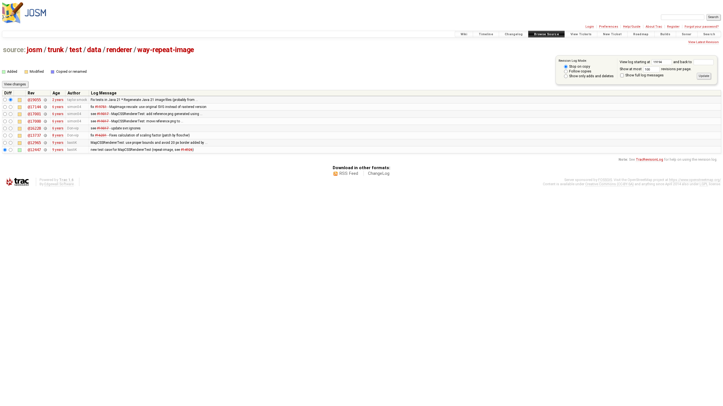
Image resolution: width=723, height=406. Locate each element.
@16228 (34, 128)
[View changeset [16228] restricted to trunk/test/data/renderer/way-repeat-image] (45, 128)
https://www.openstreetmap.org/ (695, 180)
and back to (683, 62)
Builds (665, 34)
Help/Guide (632, 26)
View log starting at (635, 62)
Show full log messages (644, 75)
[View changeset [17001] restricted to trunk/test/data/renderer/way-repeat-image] (45, 114)
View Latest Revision (703, 42)
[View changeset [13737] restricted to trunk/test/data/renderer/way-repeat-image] (45, 135)
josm (34, 50)
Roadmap (641, 34)
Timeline (486, 34)
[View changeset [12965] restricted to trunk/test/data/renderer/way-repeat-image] (45, 142)
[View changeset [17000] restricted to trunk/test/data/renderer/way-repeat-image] (45, 121)
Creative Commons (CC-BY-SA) (609, 184)
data (94, 50)
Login (589, 26)
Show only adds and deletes (591, 76)
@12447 (34, 149)
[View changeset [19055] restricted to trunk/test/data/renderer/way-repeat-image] (45, 100)
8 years (58, 135)
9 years (58, 143)
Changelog (513, 34)
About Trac (654, 26)
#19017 (103, 114)
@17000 (34, 121)
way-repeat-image (165, 50)
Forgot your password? (702, 26)
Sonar (687, 34)
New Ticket (612, 34)
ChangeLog (378, 173)
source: (14, 50)
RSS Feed (348, 173)
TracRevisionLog (649, 159)
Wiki (464, 34)
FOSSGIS (605, 180)
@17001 (34, 114)
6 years (58, 107)
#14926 (187, 150)
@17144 (34, 107)
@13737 (34, 135)
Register (673, 26)
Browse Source (546, 34)
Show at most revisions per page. (655, 69)
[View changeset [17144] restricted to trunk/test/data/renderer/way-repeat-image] (45, 107)
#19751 (101, 107)
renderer (119, 50)
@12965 (34, 142)
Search (709, 34)
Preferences (608, 26)
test (75, 50)
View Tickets (581, 34)
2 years (58, 100)
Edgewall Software (59, 184)
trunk (55, 50)
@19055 (34, 100)
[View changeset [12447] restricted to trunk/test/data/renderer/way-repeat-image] (45, 149)
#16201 (101, 135)
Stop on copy (579, 66)
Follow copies (579, 71)
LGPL (704, 184)
